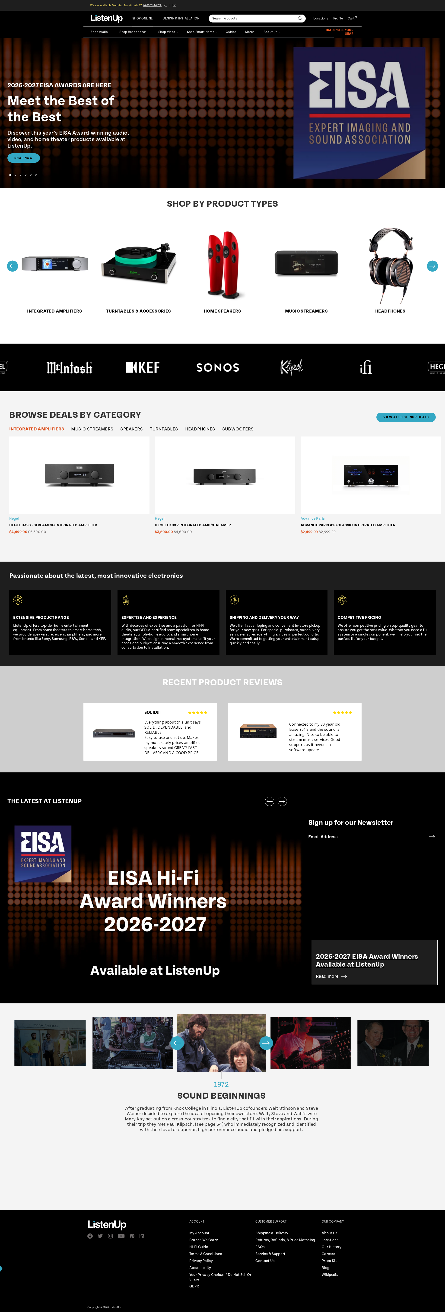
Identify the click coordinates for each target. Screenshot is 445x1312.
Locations (320, 18)
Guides (231, 32)
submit (432, 837)
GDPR (194, 1286)
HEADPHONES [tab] (200, 429)
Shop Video (166, 32)
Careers (328, 1254)
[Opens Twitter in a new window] (102, 1236)
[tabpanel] (226, 490)
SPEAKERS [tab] (131, 429)
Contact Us (265, 1261)
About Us (270, 32)
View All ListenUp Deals (406, 417)
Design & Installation (181, 18)
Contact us (174, 5)
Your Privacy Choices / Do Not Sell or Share (220, 1277)
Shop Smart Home (200, 32)
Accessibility (200, 1268)
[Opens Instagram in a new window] (112, 1236)
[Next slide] (432, 266)
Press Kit (329, 1261)
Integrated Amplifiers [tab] (36, 429)
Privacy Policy (201, 1261)
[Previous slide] (12, 266)
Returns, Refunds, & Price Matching (285, 1240)
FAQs (260, 1247)
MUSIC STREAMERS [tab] (92, 429)
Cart (351, 18)
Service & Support (270, 1254)
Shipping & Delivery (271, 1233)
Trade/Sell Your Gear (339, 32)
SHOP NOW (23, 158)
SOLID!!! (152, 712)
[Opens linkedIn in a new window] (144, 1236)
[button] (10, 175)
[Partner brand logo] (89, 367)
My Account (199, 1233)
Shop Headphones (132, 32)
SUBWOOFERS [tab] (238, 429)
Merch (249, 32)
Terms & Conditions (205, 1254)
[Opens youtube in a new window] (122, 1236)
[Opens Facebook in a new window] (91, 1236)
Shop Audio (99, 32)
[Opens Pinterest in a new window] (133, 1236)
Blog (325, 1268)
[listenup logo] (106, 18)
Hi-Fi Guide (198, 1247)
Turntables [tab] (164, 429)
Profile (338, 18)
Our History (331, 1247)
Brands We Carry (203, 1240)
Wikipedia (330, 1275)
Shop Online (142, 18)
